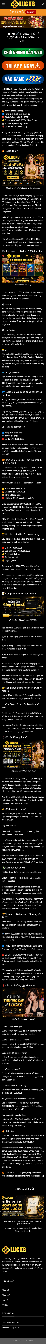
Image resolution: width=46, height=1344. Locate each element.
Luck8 (4, 195)
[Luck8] (23, 4)
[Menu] (3, 4)
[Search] (43, 4)
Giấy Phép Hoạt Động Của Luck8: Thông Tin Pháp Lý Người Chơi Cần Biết (23, 1222)
